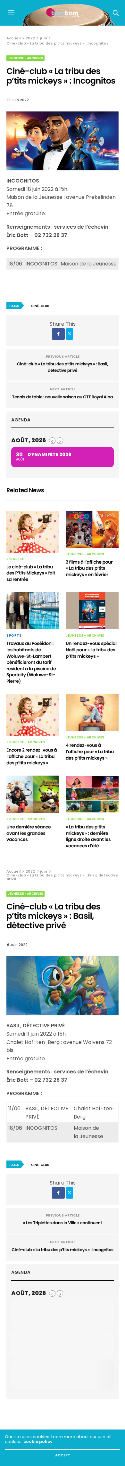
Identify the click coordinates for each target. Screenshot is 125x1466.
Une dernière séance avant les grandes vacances (28, 833)
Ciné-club (40, 306)
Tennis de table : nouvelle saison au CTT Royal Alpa (62, 397)
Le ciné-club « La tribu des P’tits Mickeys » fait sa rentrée (30, 573)
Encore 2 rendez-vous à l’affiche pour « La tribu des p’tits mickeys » (31, 756)
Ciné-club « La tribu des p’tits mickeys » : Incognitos (62, 1250)
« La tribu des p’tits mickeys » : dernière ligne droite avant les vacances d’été (88, 836)
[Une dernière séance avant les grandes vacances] (32, 794)
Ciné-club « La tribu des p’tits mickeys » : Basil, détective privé (62, 367)
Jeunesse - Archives (25, 58)
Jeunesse (15, 559)
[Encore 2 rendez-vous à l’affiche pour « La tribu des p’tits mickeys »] (32, 715)
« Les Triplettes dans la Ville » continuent (62, 1223)
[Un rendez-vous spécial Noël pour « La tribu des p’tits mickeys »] (92, 610)
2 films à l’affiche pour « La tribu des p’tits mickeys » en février (89, 568)
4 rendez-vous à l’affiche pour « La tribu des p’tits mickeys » (90, 751)
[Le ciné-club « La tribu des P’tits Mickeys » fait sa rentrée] (32, 532)
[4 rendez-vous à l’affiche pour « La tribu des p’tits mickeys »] (92, 712)
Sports (13, 635)
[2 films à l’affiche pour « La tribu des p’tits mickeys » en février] (92, 529)
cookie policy (38, 1441)
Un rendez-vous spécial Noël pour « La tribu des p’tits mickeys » (91, 649)
